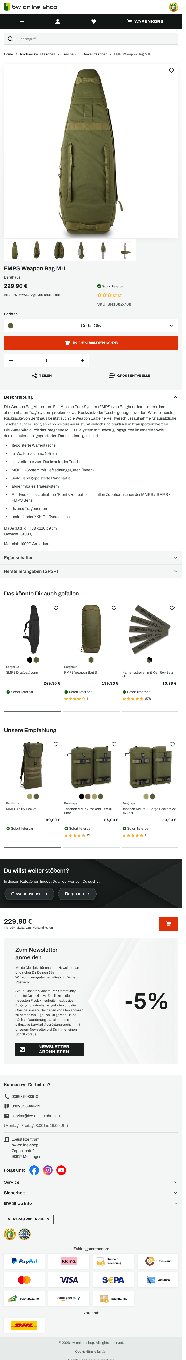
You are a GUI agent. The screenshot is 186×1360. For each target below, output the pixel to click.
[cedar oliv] (91, 151)
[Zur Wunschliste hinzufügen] (171, 70)
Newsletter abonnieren (54, 1049)
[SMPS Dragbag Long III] (33, 629)
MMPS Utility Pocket (21, 809)
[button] (91, 1182)
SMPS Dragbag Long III (24, 672)
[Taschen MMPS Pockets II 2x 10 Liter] (91, 765)
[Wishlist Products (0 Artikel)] (94, 21)
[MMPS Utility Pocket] (33, 765)
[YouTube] (61, 1170)
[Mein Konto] (58, 21)
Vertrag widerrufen (28, 1219)
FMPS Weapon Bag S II (82, 672)
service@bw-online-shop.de (36, 1116)
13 (88, 835)
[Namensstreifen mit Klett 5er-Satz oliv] (149, 629)
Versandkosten (48, 295)
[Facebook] (34, 1170)
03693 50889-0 (25, 1096)
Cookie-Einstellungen (91, 1351)
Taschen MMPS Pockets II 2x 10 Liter (88, 810)
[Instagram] (48, 1170)
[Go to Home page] (33, 7)
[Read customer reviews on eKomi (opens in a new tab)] (173, 7)
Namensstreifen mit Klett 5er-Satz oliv (147, 674)
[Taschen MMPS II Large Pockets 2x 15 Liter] (149, 765)
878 (148, 699)
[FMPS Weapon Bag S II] (91, 629)
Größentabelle (133, 375)
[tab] (32, 711)
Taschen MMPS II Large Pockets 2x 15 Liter (149, 810)
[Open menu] (22, 21)
